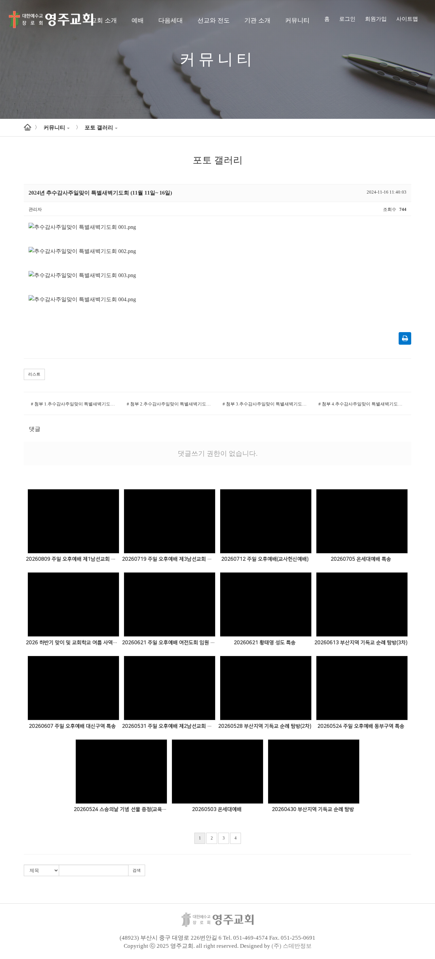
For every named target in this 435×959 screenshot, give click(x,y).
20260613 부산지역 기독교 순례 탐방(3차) (360, 643)
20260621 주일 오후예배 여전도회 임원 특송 (168, 643)
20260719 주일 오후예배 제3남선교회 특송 (168, 559)
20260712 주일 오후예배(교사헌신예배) (265, 559)
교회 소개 (104, 20)
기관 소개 (257, 20)
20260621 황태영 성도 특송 (265, 643)
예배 (138, 20)
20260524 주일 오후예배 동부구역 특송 (360, 726)
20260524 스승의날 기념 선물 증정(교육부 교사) (120, 809)
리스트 (34, 374)
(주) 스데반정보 (292, 946)
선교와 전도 (213, 20)
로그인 (347, 19)
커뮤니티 (297, 20)
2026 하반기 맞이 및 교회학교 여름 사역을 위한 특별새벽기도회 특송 (72, 643)
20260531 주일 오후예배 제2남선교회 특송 (168, 726)
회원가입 (376, 19)
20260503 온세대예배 (217, 809)
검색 (137, 870)
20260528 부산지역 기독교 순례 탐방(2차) (264, 726)
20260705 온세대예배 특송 (361, 559)
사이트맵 (407, 19)
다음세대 (170, 20)
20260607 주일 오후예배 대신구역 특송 (72, 726)
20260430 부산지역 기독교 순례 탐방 (313, 809)
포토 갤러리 (99, 127)
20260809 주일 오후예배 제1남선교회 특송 (72, 559)
